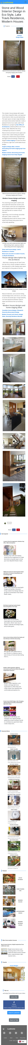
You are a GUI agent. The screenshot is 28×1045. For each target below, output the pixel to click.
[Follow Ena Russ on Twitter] (16, 1033)
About (11, 1037)
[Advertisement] (14, 95)
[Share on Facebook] (13, 76)
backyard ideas (14, 840)
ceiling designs (14, 824)
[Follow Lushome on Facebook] (4, 1033)
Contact (5, 1037)
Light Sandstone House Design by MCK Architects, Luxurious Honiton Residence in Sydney (14, 808)
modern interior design (20, 923)
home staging (11, 140)
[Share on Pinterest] (18, 76)
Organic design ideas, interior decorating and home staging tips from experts (13, 148)
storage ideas (14, 734)
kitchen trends (14, 764)
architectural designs (14, 794)
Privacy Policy (22, 1037)
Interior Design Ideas (19, 35)
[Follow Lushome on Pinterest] (10, 1033)
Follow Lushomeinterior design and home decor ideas (14, 1006)
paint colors (14, 749)
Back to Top (14, 1020)
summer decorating (14, 779)
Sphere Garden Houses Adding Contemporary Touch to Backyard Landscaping (14, 853)
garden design (14, 855)
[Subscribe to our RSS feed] (22, 1033)
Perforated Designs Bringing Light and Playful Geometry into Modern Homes (14, 838)
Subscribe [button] (14, 997)
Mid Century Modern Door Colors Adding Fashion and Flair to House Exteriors (14, 762)
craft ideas (14, 809)
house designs (14, 965)
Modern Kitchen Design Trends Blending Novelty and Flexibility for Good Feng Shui (14, 777)
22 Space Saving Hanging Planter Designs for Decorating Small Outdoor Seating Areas (14, 792)
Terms (17, 1037)
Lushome (8, 2)
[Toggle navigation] (25, 2)
